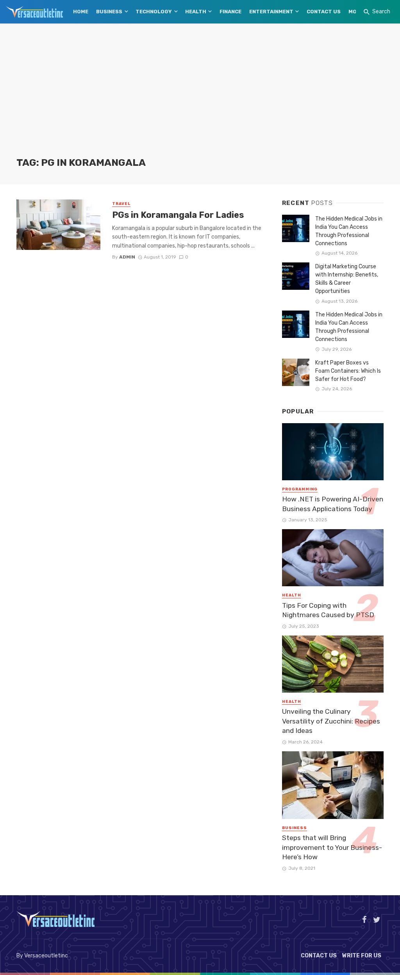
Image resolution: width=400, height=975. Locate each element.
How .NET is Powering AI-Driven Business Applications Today (332, 504)
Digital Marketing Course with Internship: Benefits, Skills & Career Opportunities (346, 278)
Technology (154, 11)
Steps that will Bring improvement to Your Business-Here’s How (332, 847)
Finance (230, 11)
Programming (300, 489)
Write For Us (361, 955)
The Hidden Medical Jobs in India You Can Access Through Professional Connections (348, 231)
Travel (121, 203)
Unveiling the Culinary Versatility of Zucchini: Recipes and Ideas (331, 720)
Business (109, 11)
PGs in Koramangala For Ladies (178, 215)
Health (195, 11)
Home (80, 11)
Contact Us (324, 11)
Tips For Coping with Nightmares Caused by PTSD (328, 610)
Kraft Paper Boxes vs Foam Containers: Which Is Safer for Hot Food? (348, 370)
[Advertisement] (200, 98)
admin (127, 257)
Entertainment (271, 11)
